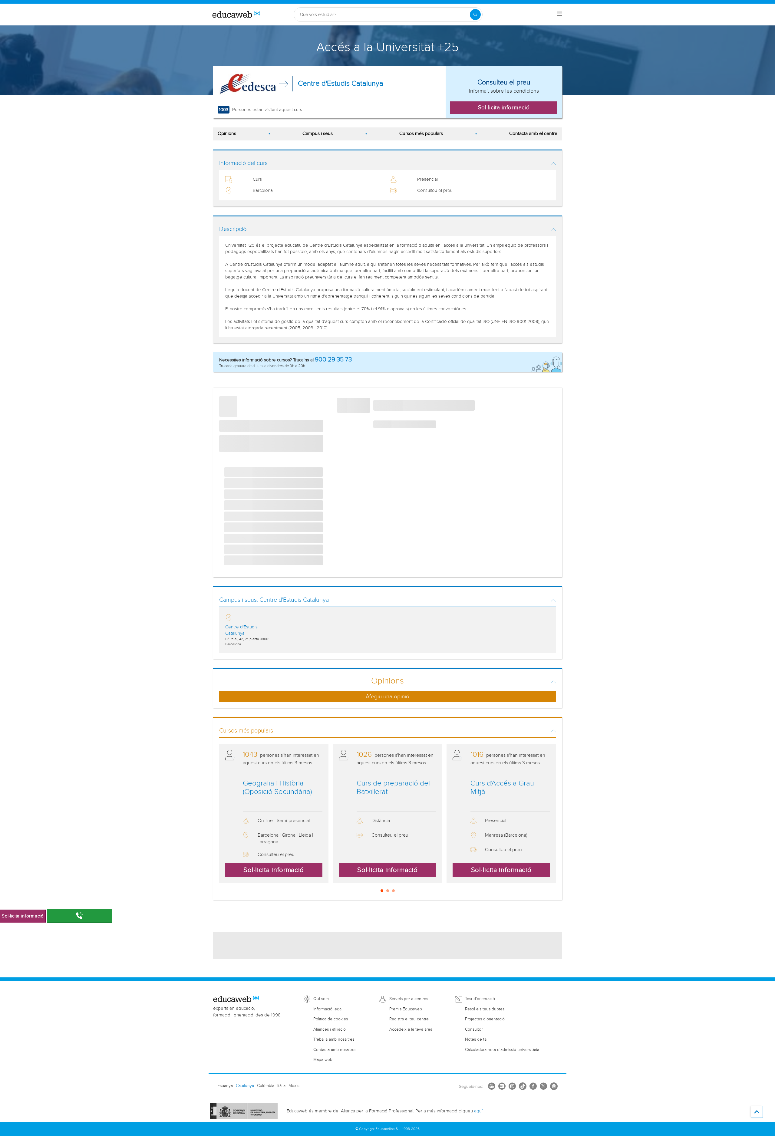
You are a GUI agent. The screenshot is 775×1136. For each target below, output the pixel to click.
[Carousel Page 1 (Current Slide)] (382, 890)
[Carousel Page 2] (387, 890)
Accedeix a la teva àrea (410, 1029)
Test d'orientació (480, 998)
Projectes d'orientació (485, 1019)
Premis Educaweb (405, 1009)
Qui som (321, 998)
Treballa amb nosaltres (333, 1039)
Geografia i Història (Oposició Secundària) (277, 787)
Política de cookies (330, 1019)
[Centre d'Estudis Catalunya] (248, 84)
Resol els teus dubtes (484, 1009)
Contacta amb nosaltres (334, 1049)
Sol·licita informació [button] (504, 107)
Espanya (225, 1085)
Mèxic (294, 1085)
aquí (478, 1111)
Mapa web (322, 1059)
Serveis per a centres (408, 998)
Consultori (474, 1029)
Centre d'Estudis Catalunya (340, 83)
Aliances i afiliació (329, 1029)
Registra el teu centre (409, 1019)
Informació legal (327, 1009)
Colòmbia (265, 1085)
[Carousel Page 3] (393, 890)
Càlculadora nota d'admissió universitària (502, 1049)
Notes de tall (476, 1039)
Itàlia (281, 1085)
